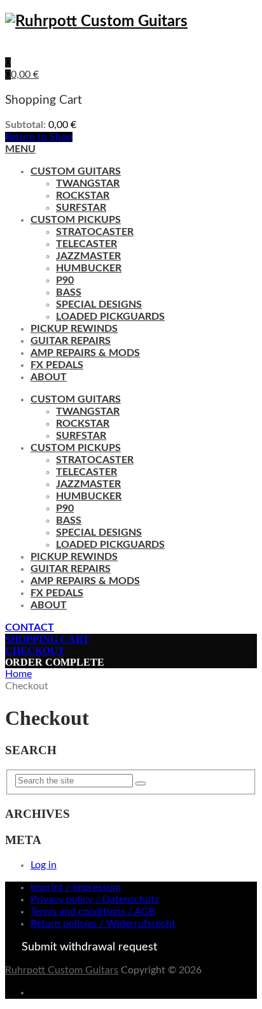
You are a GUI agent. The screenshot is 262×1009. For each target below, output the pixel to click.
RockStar (82, 195)
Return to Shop (38, 137)
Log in (44, 865)
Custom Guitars (76, 171)
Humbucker (88, 268)
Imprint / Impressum (76, 887)
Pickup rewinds (74, 329)
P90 (65, 280)
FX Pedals (57, 365)
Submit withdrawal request (89, 947)
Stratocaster (95, 232)
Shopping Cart (47, 639)
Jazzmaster (88, 256)
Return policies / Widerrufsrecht (103, 924)
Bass (68, 292)
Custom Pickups (76, 220)
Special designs (99, 304)
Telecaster (86, 244)
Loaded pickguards (110, 316)
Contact (29, 627)
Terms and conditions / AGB (93, 911)
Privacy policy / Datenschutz (95, 899)
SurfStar (81, 208)
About (49, 377)
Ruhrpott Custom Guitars (61, 970)
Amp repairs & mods (85, 353)
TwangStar (88, 183)
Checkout (35, 650)
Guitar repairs (71, 341)
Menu (20, 149)
